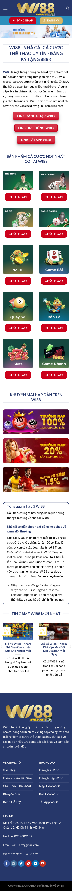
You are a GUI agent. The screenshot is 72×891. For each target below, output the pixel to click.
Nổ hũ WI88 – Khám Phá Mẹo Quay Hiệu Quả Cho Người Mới (18, 647)
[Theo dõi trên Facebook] (6, 863)
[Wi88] (36, 8)
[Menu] (5, 8)
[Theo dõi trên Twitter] (21, 863)
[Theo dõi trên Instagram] (14, 863)
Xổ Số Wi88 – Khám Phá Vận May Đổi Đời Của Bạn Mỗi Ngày (54, 649)
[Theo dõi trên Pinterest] (28, 863)
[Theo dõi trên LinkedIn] (35, 863)
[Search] (67, 8)
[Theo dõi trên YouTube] (42, 863)
